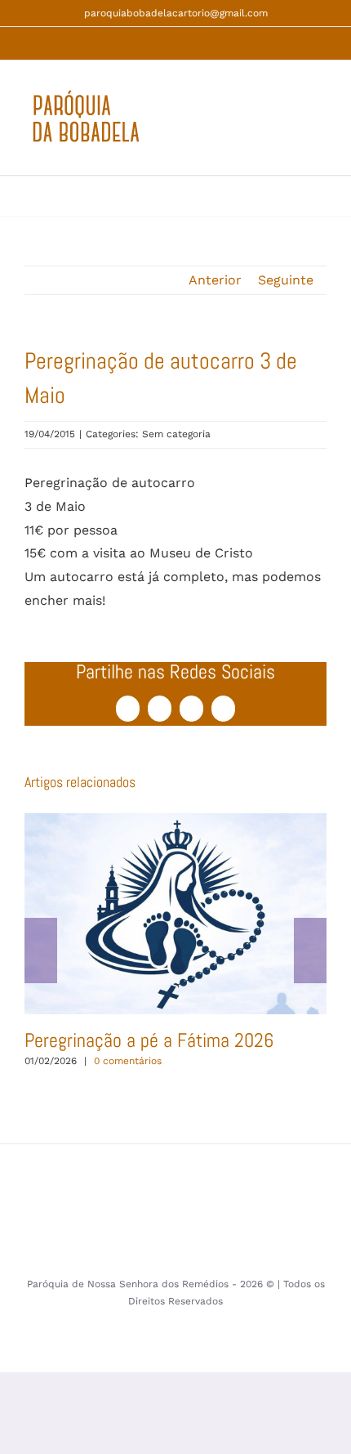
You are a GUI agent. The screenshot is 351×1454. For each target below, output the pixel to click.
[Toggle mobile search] (290, 126)
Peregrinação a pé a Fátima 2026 (175, 913)
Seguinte (285, 280)
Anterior (215, 280)
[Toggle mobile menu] (320, 126)
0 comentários (128, 1061)
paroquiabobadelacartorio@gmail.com (176, 13)
